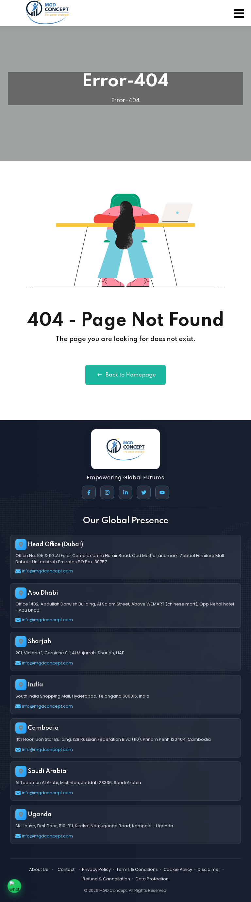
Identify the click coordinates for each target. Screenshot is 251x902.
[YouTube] (162, 492)
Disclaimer (209, 869)
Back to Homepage (131, 375)
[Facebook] (89, 492)
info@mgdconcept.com (47, 571)
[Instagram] (107, 492)
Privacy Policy (96, 869)
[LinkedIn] (125, 492)
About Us (38, 869)
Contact (66, 869)
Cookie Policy (177, 869)
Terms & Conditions (137, 869)
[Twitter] (144, 492)
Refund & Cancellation (106, 879)
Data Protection (152, 879)
